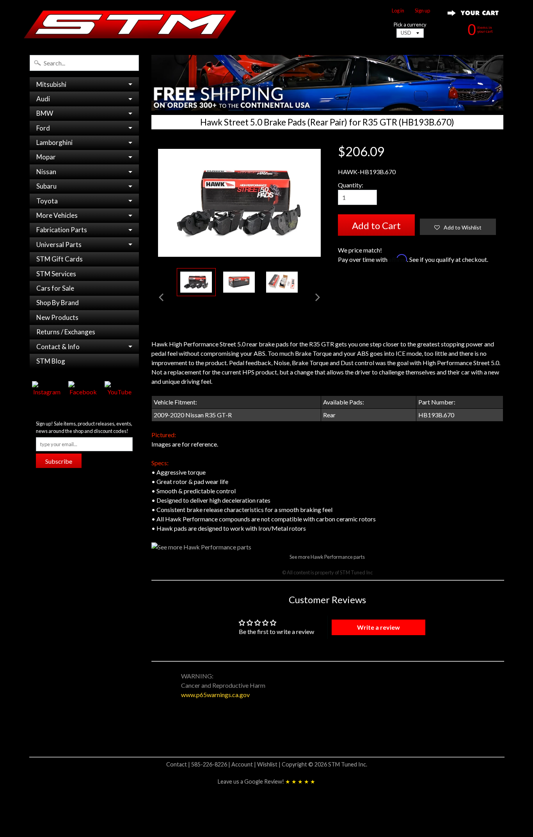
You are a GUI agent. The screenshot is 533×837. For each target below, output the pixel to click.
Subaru (46, 186)
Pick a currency (410, 25)
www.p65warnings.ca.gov (215, 694)
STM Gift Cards (59, 259)
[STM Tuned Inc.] (130, 24)
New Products (57, 317)
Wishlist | (269, 764)
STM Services (56, 274)
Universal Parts (59, 244)
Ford (43, 128)
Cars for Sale (55, 288)
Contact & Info (58, 347)
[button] (458, 227)
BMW (44, 113)
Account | (244, 764)
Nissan (46, 172)
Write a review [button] (378, 627)
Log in (398, 10)
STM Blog (50, 361)
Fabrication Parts (61, 230)
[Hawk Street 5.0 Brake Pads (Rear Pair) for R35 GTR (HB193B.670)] (196, 282)
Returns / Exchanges (65, 332)
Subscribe (58, 461)
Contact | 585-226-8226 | (198, 764)
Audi (43, 99)
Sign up (422, 10)
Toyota (47, 201)
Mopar (46, 157)
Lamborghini (54, 142)
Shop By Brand (57, 302)
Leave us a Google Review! (266, 781)
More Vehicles (57, 215)
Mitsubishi (51, 84)
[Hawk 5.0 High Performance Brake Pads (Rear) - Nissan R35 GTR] (239, 282)
